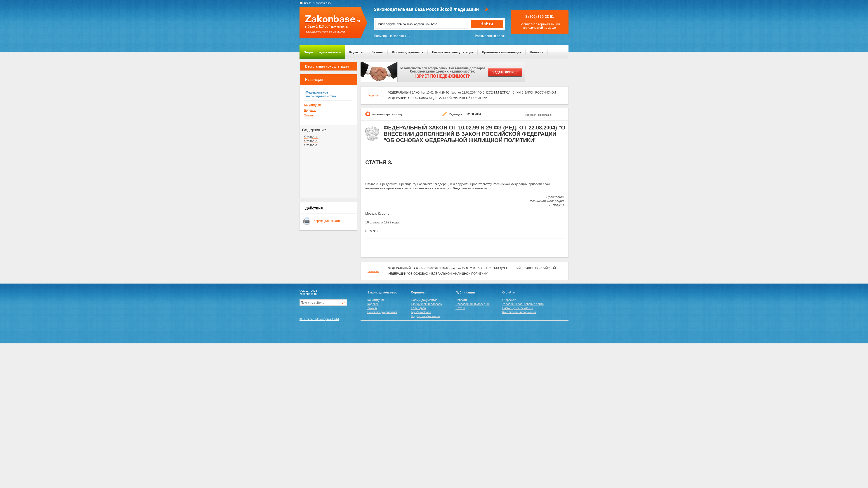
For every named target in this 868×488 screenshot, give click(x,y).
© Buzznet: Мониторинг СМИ (319, 319)
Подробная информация (538, 114)
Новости (537, 52)
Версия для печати (327, 221)
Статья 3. (311, 145)
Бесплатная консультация (453, 52)
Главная (373, 95)
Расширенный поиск (490, 36)
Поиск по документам (382, 312)
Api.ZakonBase (421, 312)
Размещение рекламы (517, 308)
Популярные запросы (390, 36)
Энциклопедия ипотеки (322, 52)
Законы (378, 52)
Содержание (314, 130)
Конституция (312, 105)
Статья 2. (311, 141)
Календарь (418, 308)
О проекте (509, 300)
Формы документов (408, 52)
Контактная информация (519, 312)
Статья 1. (311, 136)
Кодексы (356, 52)
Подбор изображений (425, 316)
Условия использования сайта (523, 304)
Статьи (460, 308)
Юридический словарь (426, 304)
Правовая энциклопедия (501, 52)
